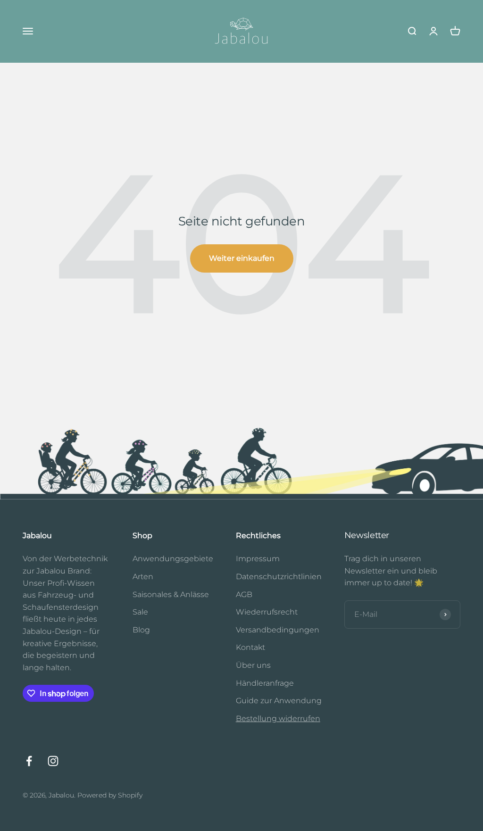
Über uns (253, 665)
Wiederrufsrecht (267, 611)
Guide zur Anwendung (279, 700)
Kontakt (250, 647)
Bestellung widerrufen (278, 718)
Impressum (258, 558)
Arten (143, 576)
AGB (244, 594)
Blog (141, 629)
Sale (140, 611)
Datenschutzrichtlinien (279, 576)
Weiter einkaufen (242, 258)
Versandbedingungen (277, 629)
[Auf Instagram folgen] (53, 761)
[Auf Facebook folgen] (29, 761)
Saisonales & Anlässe (171, 594)
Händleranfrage (265, 683)
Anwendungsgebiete (173, 558)
